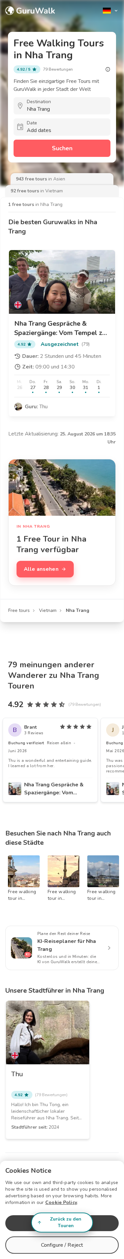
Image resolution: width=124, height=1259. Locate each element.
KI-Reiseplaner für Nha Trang (66, 945)
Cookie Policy (61, 1202)
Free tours (19, 610)
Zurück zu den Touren (65, 1222)
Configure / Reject (62, 1245)
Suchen (62, 148)
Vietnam (48, 610)
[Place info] (107, 69)
